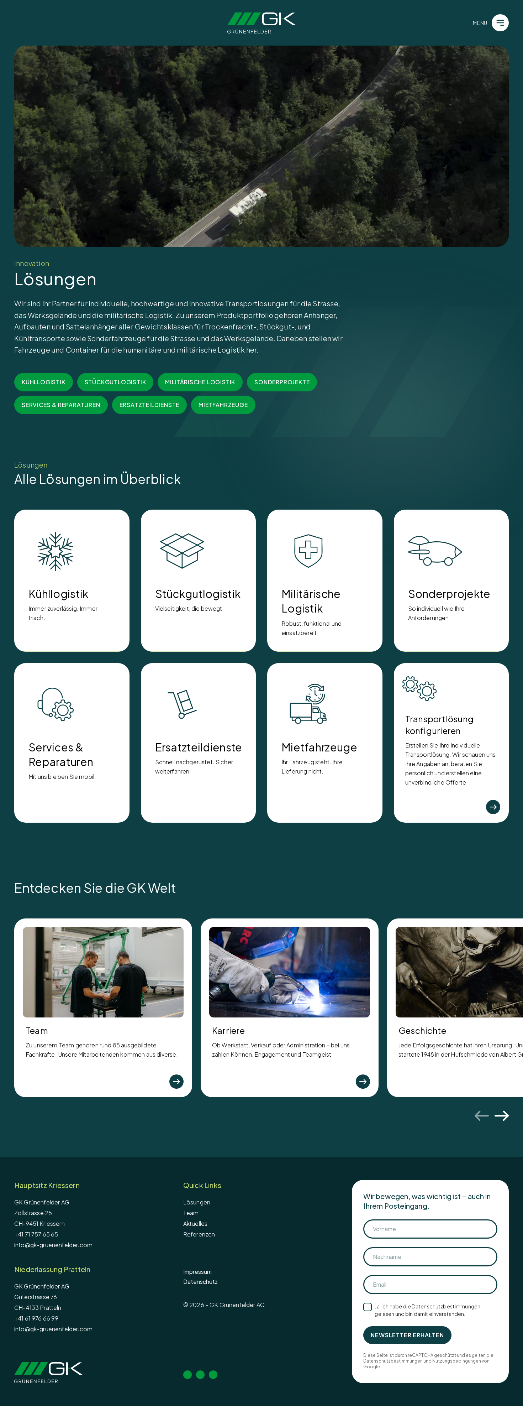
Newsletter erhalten (407, 1335)
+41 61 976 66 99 (36, 1318)
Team (191, 1213)
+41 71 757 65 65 (36, 1234)
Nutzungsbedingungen (456, 1361)
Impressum (197, 1271)
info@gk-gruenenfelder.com (53, 1245)
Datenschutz (200, 1281)
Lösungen (196, 1202)
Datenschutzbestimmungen (446, 1306)
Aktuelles (195, 1223)
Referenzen (199, 1234)
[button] (261, 146)
